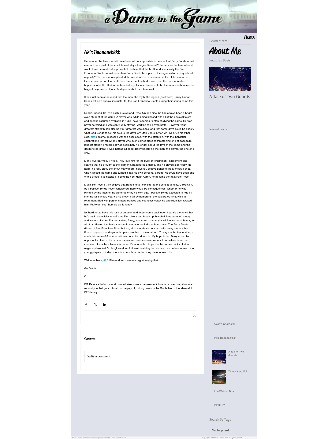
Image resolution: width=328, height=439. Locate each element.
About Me (225, 51)
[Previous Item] (215, 79)
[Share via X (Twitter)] (95, 304)
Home (249, 37)
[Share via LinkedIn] (104, 304)
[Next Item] (245, 79)
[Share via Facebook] (86, 304)
